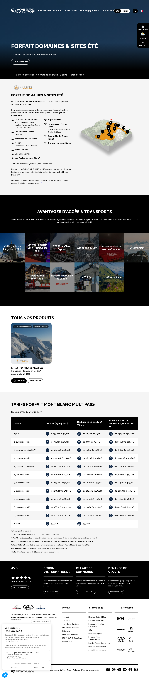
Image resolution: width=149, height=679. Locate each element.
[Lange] (121, 629)
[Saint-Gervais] (28, 607)
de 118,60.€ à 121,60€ (92, 466)
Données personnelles (97, 647)
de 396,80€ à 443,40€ (124, 474)
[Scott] (131, 629)
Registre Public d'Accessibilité (94, 638)
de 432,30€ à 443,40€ (124, 466)
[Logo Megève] (40, 607)
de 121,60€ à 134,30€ (92, 483)
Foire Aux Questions (70, 634)
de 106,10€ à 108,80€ (92, 450)
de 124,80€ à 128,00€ (60, 450)
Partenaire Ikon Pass (96, 620)
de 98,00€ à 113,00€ (60, 442)
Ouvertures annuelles (70, 627)
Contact (65, 617)
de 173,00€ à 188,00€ (60, 499)
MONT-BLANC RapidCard (72, 638)
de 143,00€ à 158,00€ (60, 483)
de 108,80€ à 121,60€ (92, 474)
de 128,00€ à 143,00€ (60, 474)
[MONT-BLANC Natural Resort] (22, 672)
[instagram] (113, 669)
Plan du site (67, 641)
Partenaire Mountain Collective (96, 625)
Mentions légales (95, 634)
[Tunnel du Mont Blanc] (131, 639)
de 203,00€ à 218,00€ (61, 515)
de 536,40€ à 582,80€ (124, 499)
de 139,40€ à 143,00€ (60, 466)
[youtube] (125, 669)
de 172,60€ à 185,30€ (92, 515)
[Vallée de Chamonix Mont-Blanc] (16, 607)
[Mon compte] (135, 11)
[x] (119, 669)
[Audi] (121, 639)
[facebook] (108, 669)
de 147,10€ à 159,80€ (92, 499)
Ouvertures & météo (70, 624)
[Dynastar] (131, 619)
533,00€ (54, 523)
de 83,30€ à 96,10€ (91, 442)
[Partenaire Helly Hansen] (121, 619)
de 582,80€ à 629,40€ (124, 507)
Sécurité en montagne (97, 650)
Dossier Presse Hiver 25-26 (99, 643)
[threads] (136, 669)
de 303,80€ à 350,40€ (124, 442)
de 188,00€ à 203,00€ (61, 507)
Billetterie (66, 631)
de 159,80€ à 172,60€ (92, 507)
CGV (90, 630)
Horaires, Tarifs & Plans (97, 617)
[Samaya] (121, 650)
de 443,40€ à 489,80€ (124, 483)
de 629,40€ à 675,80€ (124, 515)
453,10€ (86, 523)
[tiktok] (130, 669)
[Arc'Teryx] (131, 650)
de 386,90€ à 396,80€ (124, 450)
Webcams (66, 620)
